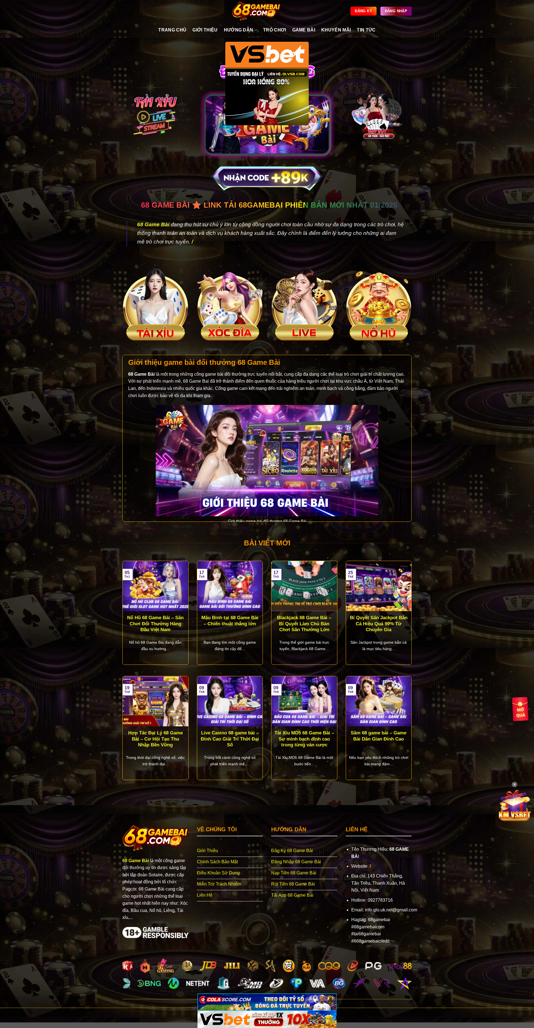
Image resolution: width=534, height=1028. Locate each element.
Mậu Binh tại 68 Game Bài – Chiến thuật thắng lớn (229, 620)
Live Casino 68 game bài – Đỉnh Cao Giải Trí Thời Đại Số (230, 738)
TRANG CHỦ (172, 30)
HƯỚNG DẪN (238, 30)
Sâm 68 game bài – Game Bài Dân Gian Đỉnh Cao (378, 736)
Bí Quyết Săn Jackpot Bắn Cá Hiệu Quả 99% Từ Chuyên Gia (378, 623)
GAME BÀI (303, 30)
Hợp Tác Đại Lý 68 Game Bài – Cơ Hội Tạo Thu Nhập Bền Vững (155, 738)
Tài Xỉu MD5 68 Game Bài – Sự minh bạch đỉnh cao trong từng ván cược (304, 738)
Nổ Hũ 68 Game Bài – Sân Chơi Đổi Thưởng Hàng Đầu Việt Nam (155, 623)
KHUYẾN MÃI (336, 30)
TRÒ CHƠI (274, 30)
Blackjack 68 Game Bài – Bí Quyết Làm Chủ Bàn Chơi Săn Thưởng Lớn (304, 623)
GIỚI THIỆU (204, 30)
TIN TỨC (366, 30)
